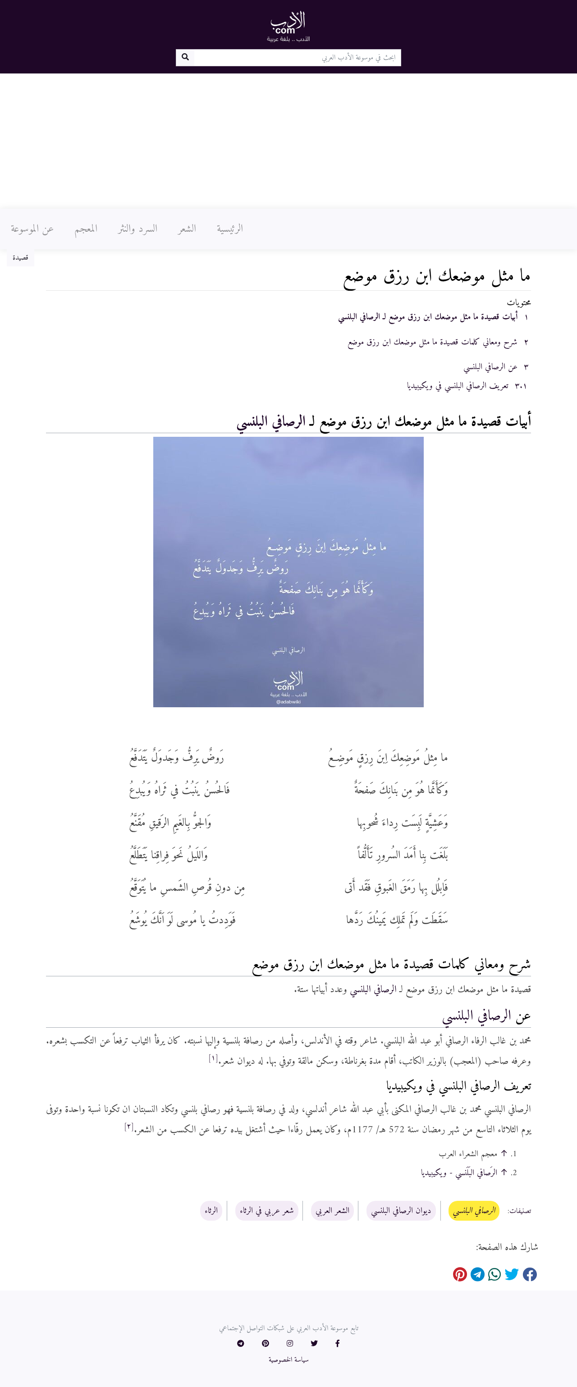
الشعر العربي (332, 1210)
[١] (213, 1058)
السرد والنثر (137, 229)
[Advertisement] (288, 141)
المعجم (85, 229)
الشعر (187, 229)
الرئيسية (230, 229)
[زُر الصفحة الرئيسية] (288, 26)
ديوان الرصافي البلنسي (401, 1210)
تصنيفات (520, 1211)
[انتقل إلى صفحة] (185, 57)
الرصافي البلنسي (271, 422)
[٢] (129, 1126)
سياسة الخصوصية (289, 1360)
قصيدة (20, 258)
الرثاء (211, 1210)
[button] (338, 1344)
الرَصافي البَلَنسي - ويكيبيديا (459, 1173)
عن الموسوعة (32, 229)
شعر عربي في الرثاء (267, 1210)
